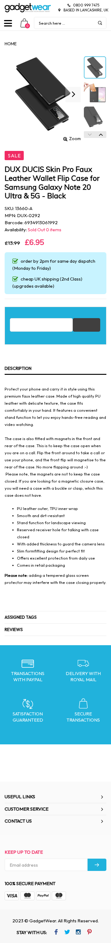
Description (18, 368)
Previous (89, 134)
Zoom (75, 138)
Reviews (14, 629)
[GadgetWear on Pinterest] (89, 932)
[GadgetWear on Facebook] (56, 932)
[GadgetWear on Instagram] (78, 932)
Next (100, 134)
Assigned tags (21, 617)
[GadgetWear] (28, 7)
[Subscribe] (97, 865)
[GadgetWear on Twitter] (67, 932)
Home (11, 44)
